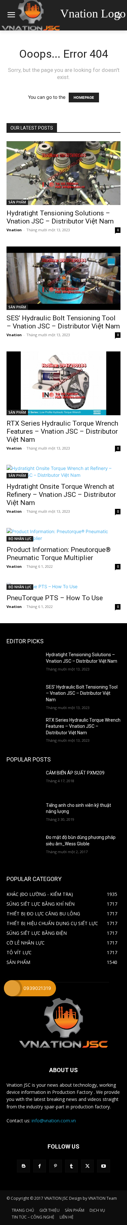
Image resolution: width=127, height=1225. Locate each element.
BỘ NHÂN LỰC (19, 538)
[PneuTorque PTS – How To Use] (63, 586)
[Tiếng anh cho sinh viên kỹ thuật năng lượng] (24, 814)
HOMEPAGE (84, 97)
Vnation (14, 229)
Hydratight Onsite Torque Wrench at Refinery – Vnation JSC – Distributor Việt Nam (61, 495)
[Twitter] (87, 1166)
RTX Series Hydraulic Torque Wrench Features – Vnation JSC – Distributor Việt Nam (62, 431)
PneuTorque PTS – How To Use (55, 598)
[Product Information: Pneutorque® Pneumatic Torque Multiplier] (63, 535)
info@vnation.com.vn (54, 1120)
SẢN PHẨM (17, 202)
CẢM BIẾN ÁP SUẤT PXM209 (75, 772)
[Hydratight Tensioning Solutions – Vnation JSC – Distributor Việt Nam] (63, 173)
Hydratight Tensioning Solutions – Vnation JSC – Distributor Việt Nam (60, 217)
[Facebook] (39, 1166)
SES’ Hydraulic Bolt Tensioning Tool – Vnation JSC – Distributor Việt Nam (63, 322)
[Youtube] (103, 1166)
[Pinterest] (55, 1166)
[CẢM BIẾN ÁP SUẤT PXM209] (24, 782)
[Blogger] (23, 1166)
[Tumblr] (71, 1166)
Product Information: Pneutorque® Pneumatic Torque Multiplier (59, 554)
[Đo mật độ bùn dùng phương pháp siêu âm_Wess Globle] (24, 846)
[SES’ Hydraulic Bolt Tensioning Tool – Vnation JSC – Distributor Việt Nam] (63, 278)
